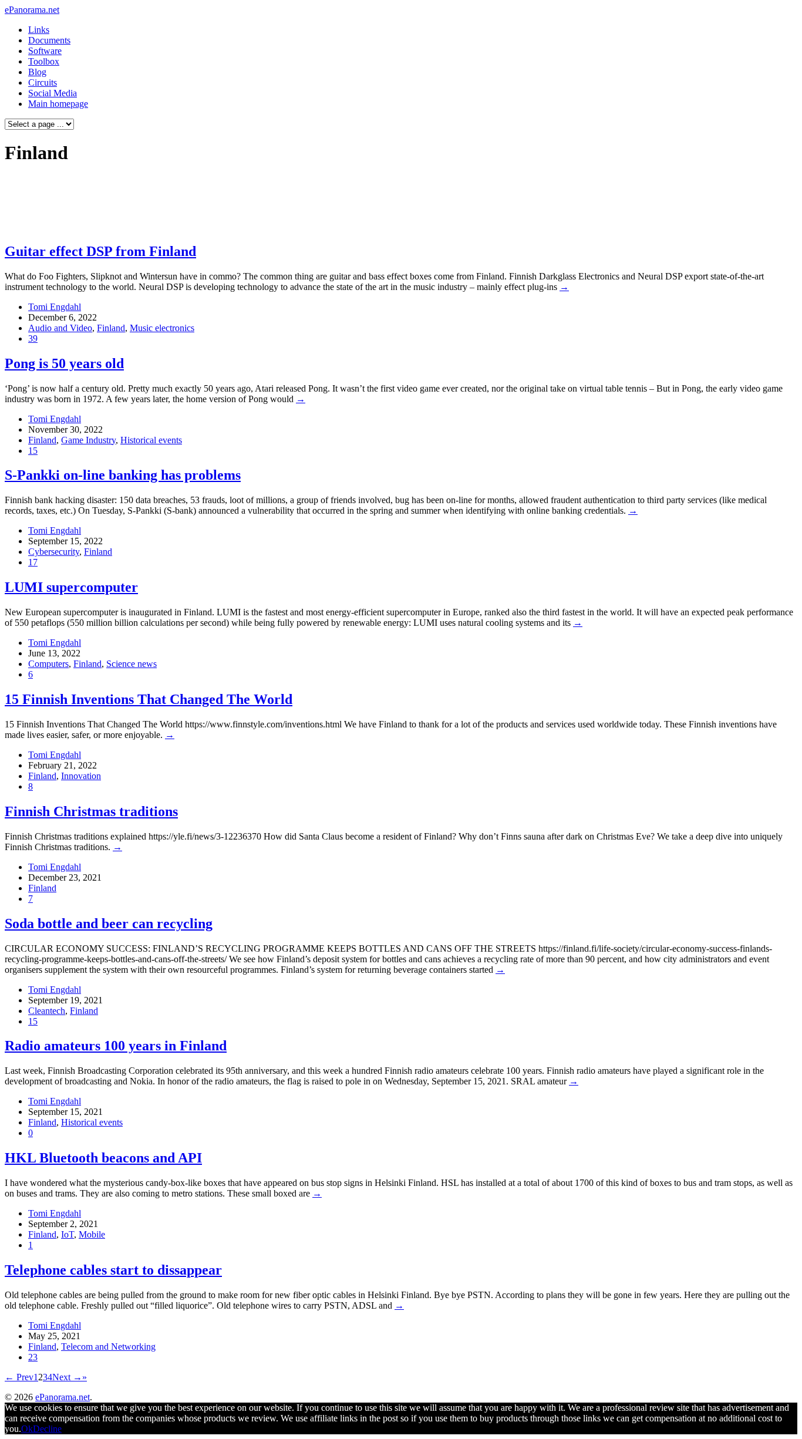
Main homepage (58, 104)
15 (33, 451)
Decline (47, 1429)
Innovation (81, 776)
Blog (37, 72)
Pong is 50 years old (64, 363)
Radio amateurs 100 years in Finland (116, 1045)
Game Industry (88, 440)
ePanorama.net (32, 10)
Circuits (42, 82)
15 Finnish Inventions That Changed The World (148, 699)
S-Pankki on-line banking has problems (123, 475)
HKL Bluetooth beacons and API (103, 1157)
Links (38, 30)
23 (33, 1357)
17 (33, 562)
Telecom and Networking (108, 1347)
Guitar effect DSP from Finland (100, 251)
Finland (111, 328)
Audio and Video (60, 328)
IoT (67, 1234)
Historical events (151, 440)
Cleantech (46, 1011)
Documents (49, 40)
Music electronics (162, 328)
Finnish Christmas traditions (91, 811)
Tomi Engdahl (54, 307)
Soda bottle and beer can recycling (109, 923)
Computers (48, 664)
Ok (27, 1429)
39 (33, 338)
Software (45, 51)
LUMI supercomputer (71, 587)
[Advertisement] (225, 203)
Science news (131, 664)
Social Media (52, 93)
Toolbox (43, 61)
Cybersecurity (53, 552)
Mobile (92, 1234)
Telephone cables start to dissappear (113, 1270)
